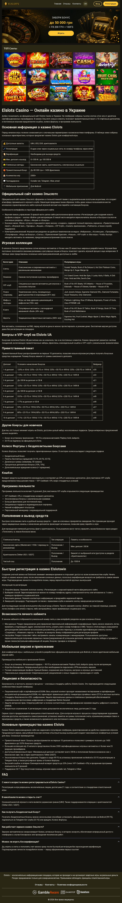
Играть (61, 33)
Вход (98, 4)
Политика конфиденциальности (72, 885)
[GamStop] (68, 892)
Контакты (76, 4)
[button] (61, 782)
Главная (57, 4)
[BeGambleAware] (48, 892)
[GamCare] (83, 892)
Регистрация (110, 4)
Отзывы (67, 4)
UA (85, 4)
